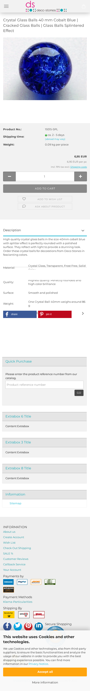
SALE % (8, 553)
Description (12, 230)
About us (9, 531)
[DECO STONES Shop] (45, 6)
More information (45, 682)
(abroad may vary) (55, 139)
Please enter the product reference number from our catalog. (41, 376)
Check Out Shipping (17, 548)
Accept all (45, 672)
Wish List (9, 542)
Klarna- (8, 601)
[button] (20, 314)
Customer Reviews (15, 559)
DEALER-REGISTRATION (45, 275)
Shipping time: (13, 136)
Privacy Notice (38, 663)
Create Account (13, 537)
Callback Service (14, 564)
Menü (6, 6)
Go (79, 392)
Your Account (12, 569)
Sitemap (15, 503)
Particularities (22, 601)
